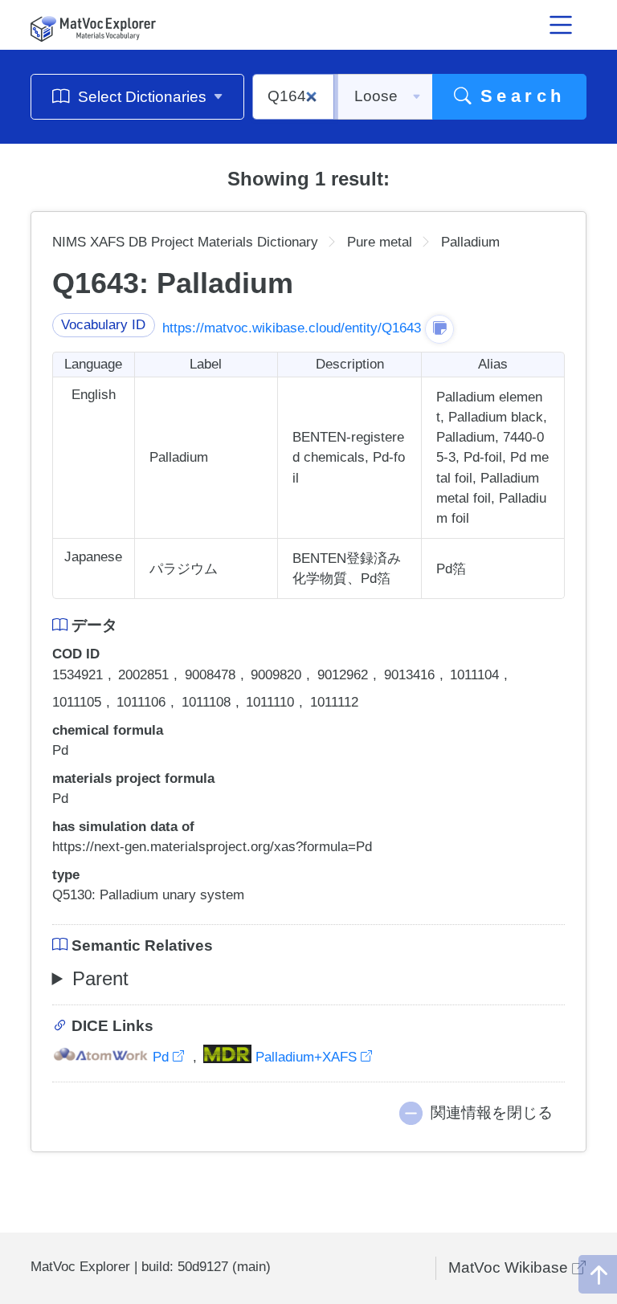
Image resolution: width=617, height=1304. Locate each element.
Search (519, 96)
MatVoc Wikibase (510, 1267)
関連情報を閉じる (492, 1112)
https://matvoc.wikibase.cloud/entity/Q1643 (291, 328)
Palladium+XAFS (306, 1057)
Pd (161, 1057)
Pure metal (379, 242)
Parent (100, 978)
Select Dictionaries (142, 96)
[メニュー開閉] (561, 25)
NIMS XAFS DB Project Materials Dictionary (185, 242)
